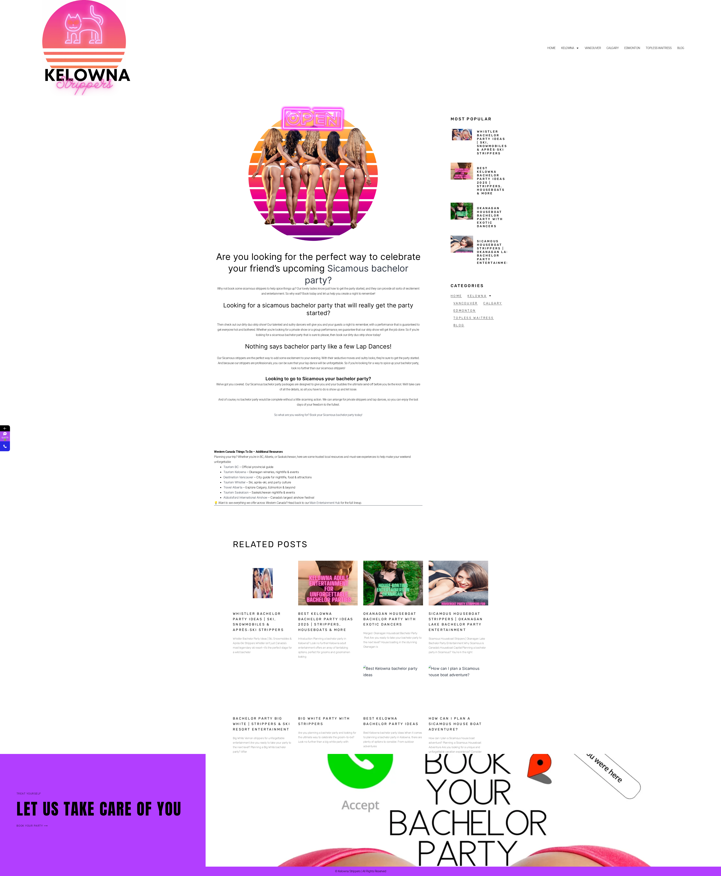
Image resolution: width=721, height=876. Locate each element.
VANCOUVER (593, 48)
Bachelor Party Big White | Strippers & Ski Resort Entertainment (261, 723)
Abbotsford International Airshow (245, 497)
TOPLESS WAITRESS (659, 48)
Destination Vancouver (238, 477)
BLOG (680, 48)
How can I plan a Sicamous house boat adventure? (455, 723)
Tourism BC (231, 467)
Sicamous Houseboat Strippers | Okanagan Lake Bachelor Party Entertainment (494, 252)
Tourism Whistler (234, 482)
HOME (551, 48)
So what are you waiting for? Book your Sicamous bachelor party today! (318, 415)
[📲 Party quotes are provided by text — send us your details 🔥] (5, 446)
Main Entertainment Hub (325, 503)
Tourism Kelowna (234, 472)
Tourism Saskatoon (235, 492)
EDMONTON (632, 48)
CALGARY (612, 48)
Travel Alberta (232, 487)
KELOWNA (567, 48)
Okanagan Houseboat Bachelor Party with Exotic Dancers (490, 217)
